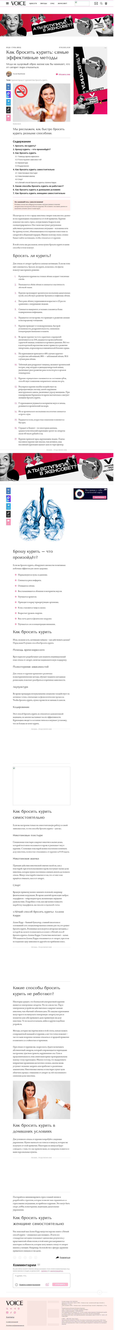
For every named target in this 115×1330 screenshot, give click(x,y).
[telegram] (15, 1309)
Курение (14, 80)
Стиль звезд (16, 47)
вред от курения (25, 80)
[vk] (11, 1309)
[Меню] (7, 3)
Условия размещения (12, 1322)
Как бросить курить (39, 80)
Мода (8, 47)
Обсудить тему (64, 74)
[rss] (7, 1309)
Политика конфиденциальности (15, 1325)
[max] (15, 1312)
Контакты (10, 1317)
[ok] (7, 1312)
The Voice (18, 3)
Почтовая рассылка (96, 3)
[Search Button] (101, 3)
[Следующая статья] (56, 1292)
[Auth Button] (106, 3)
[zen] (19, 1309)
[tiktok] (11, 1312)
